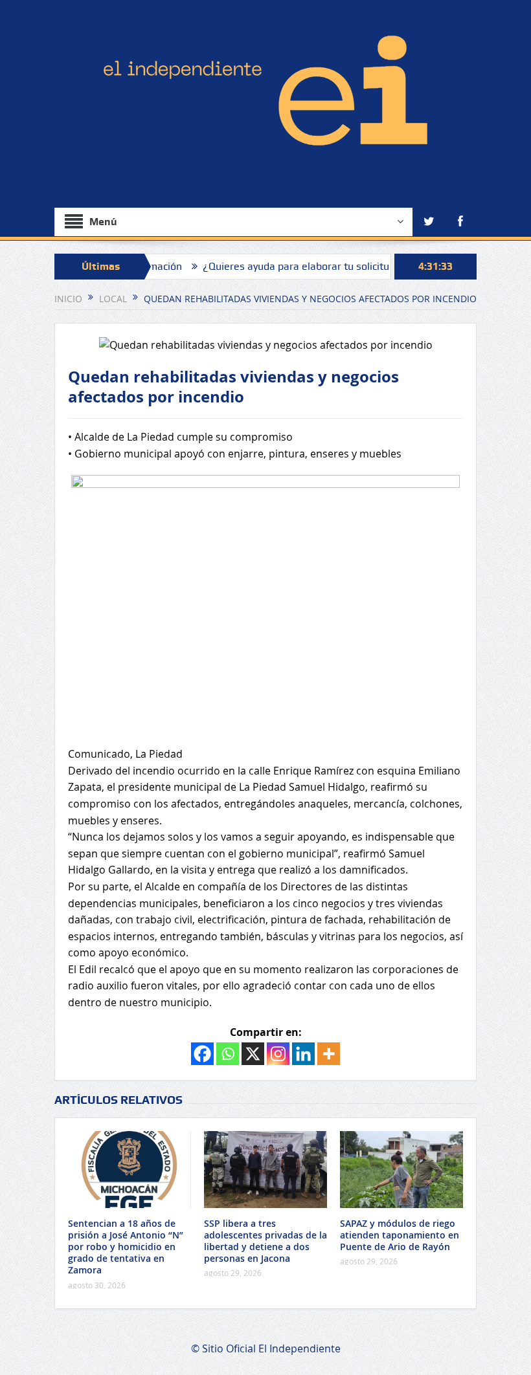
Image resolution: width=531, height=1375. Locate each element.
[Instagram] (278, 1053)
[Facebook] (202, 1053)
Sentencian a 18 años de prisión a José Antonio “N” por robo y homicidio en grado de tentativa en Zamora (125, 1247)
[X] (253, 1053)
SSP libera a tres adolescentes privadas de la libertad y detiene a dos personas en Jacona (265, 1241)
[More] (328, 1053)
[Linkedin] (303, 1053)
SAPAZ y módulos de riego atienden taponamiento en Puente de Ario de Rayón (399, 1235)
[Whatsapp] (227, 1053)
